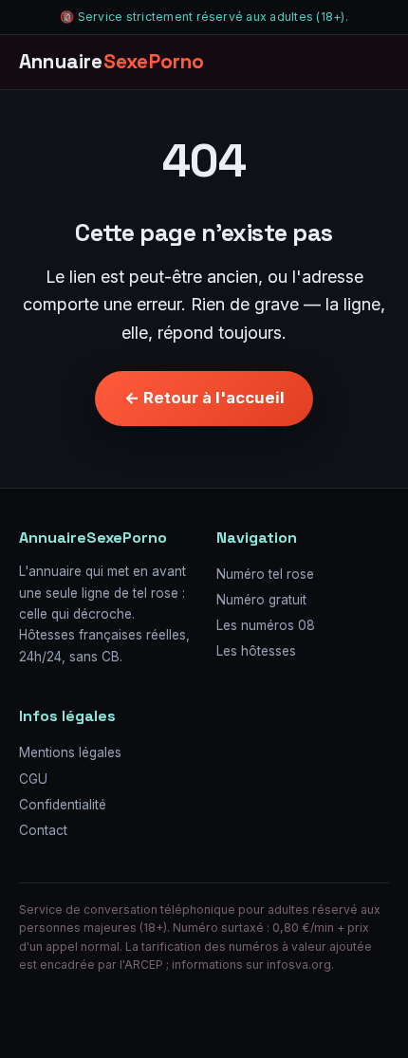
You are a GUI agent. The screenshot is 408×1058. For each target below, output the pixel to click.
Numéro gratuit (261, 599)
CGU (33, 779)
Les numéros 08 (265, 625)
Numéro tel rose (265, 574)
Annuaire (112, 61)
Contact (43, 830)
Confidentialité (62, 804)
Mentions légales (70, 752)
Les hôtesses (256, 651)
